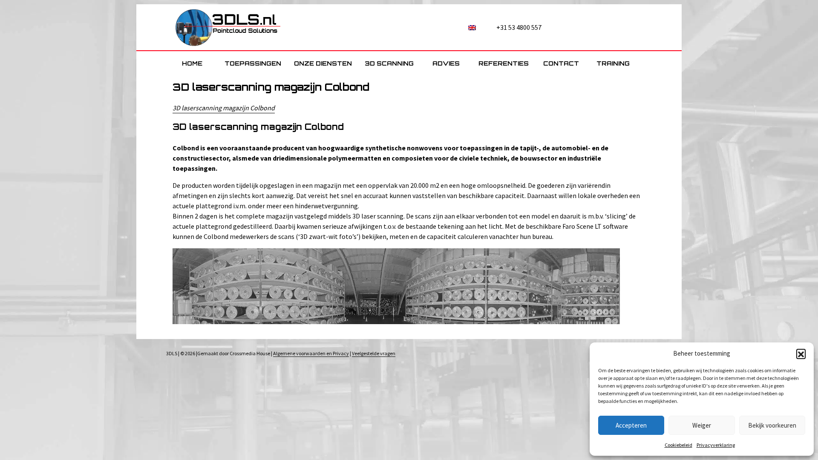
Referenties (503, 63)
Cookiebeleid (678, 445)
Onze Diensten (323, 63)
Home (192, 63)
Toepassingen (253, 63)
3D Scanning (389, 63)
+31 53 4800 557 (518, 27)
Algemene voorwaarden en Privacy (311, 353)
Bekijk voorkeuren (772, 425)
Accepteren (631, 425)
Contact (561, 63)
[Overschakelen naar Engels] (472, 26)
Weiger (701, 425)
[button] (801, 353)
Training (613, 63)
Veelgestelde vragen (373, 353)
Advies (446, 63)
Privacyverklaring (716, 445)
